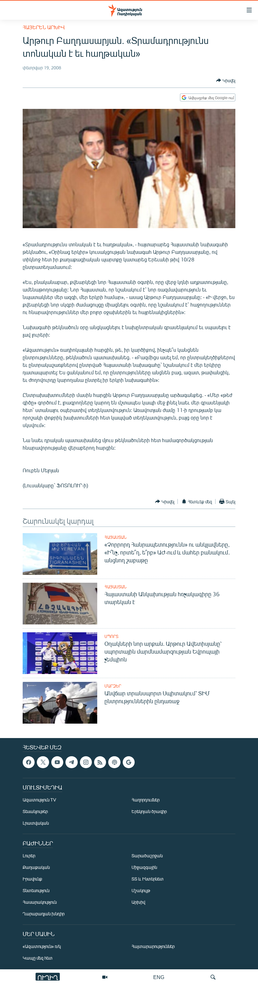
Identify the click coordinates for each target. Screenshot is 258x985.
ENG (158, 977)
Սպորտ (111, 636)
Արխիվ (138, 902)
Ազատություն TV (39, 800)
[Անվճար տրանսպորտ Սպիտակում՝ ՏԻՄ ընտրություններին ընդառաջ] (60, 703)
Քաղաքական (36, 867)
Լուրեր (29, 856)
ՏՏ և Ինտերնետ (148, 879)
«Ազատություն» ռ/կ (42, 946)
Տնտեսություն (36, 890)
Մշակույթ (141, 890)
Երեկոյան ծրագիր (149, 811)
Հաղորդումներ (146, 800)
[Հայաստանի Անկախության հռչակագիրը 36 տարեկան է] (60, 603)
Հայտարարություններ (153, 946)
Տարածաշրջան (147, 856)
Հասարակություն (40, 902)
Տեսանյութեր (35, 811)
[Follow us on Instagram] (86, 762)
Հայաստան (115, 537)
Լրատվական (36, 823)
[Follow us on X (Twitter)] (43, 762)
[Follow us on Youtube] (57, 762)
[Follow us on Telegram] (71, 762)
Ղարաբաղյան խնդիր (43, 914)
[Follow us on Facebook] (29, 762)
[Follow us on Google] (129, 762)
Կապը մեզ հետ (38, 958)
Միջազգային (144, 867)
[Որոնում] (213, 977)
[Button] (225, 80)
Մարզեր (112, 685)
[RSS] (100, 762)
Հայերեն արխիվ (44, 27)
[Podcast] (114, 762)
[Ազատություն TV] (104, 977)
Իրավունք (32, 879)
